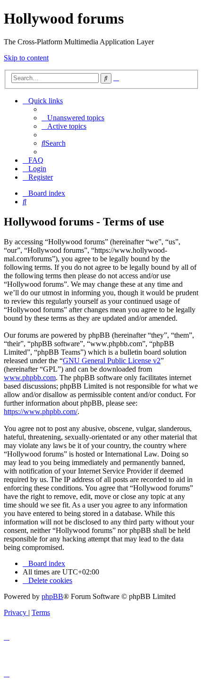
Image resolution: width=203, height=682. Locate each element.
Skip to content (26, 58)
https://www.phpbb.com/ (40, 412)
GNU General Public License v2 (112, 361)
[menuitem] (73, 118)
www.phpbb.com (30, 378)
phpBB (52, 596)
